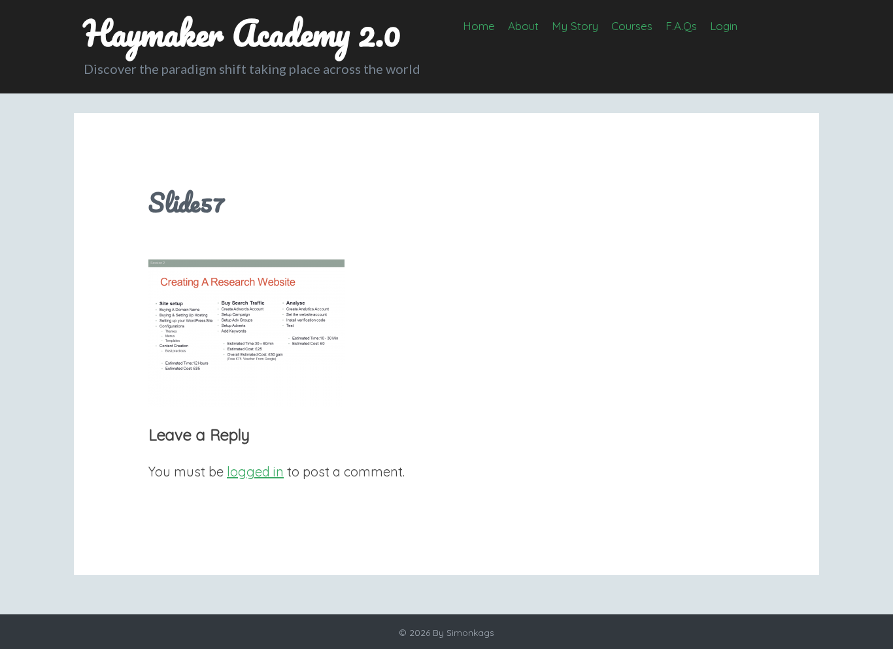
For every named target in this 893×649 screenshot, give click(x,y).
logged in (255, 471)
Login (723, 26)
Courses (631, 26)
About (523, 26)
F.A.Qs (681, 26)
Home (479, 26)
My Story (575, 26)
